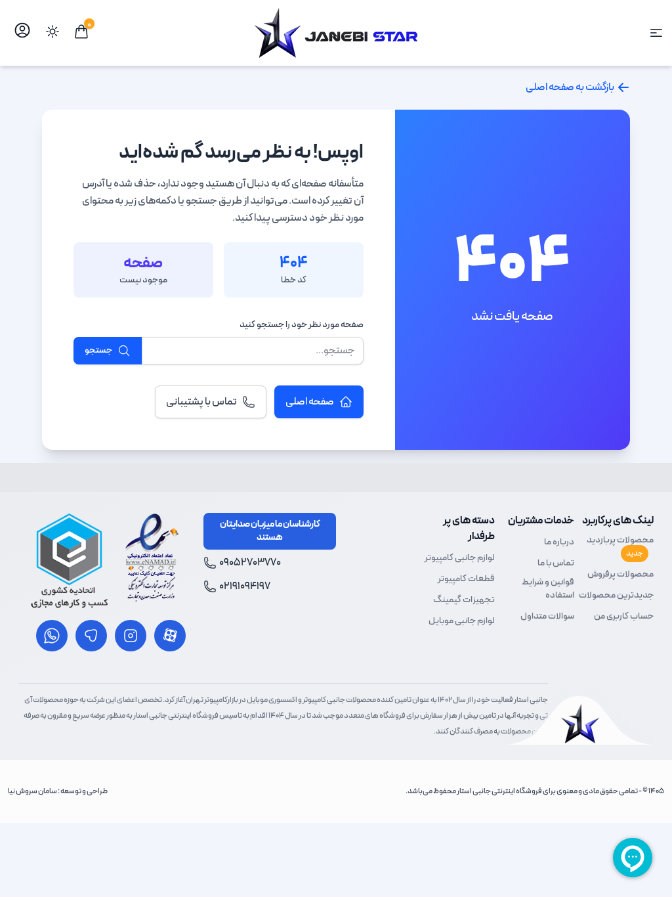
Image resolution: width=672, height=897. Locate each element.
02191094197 (244, 586)
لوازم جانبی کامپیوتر (460, 558)
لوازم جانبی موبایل (462, 621)
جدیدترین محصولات (616, 595)
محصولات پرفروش (620, 574)
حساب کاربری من (624, 616)
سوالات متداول (547, 616)
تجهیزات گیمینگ (464, 600)
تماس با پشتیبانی (201, 402)
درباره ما (559, 542)
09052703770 (250, 563)
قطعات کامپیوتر (466, 579)
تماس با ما (555, 563)
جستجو (98, 350)
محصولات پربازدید (620, 546)
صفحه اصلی (309, 402)
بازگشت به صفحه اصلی (570, 87)
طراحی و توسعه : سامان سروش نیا (58, 791)
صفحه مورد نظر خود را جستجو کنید (302, 325)
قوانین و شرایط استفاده (548, 589)
